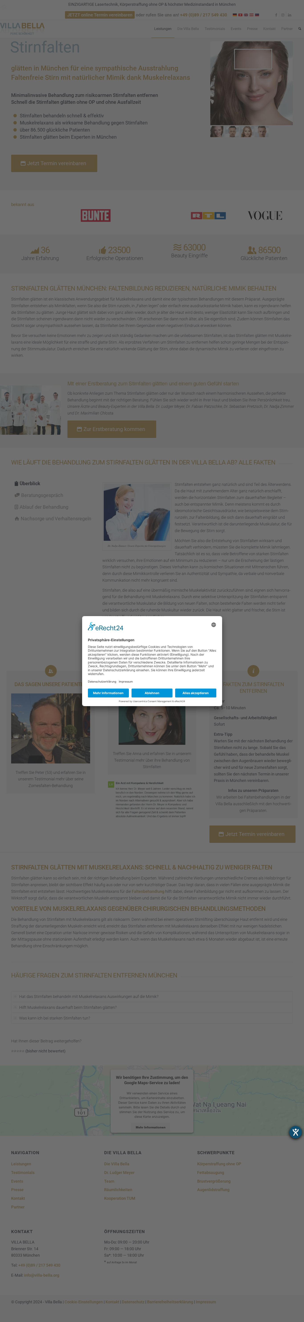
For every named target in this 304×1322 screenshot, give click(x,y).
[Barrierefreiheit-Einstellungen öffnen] (295, 1132)
